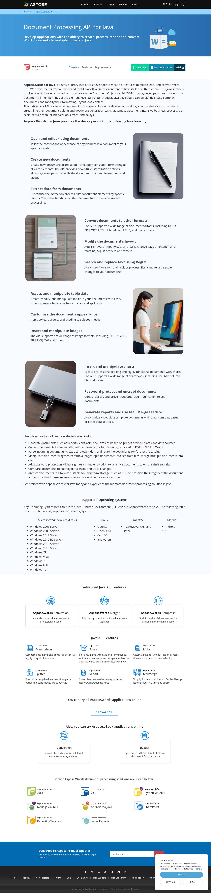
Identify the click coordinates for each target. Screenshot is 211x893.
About (135, 4)
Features (87, 67)
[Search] (183, 4)
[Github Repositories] (119, 872)
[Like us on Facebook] (86, 872)
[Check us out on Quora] (112, 872)
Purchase (97, 4)
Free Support (99, 877)
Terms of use (125, 889)
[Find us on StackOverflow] (105, 872)
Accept (181, 875)
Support (110, 4)
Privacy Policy (114, 889)
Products (84, 4)
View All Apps (104, 711)
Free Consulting (118, 877)
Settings (170, 882)
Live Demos (82, 877)
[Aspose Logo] (43, 4)
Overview (74, 67)
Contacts (136, 889)
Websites (123, 4)
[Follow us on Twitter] (92, 872)
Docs (69, 877)
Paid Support (138, 877)
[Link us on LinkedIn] (99, 872)
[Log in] (176, 4)
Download (141, 67)
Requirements (103, 67)
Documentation (163, 67)
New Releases (42, 877)
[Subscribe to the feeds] (125, 872)
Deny (192, 882)
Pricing (180, 67)
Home (14, 877)
